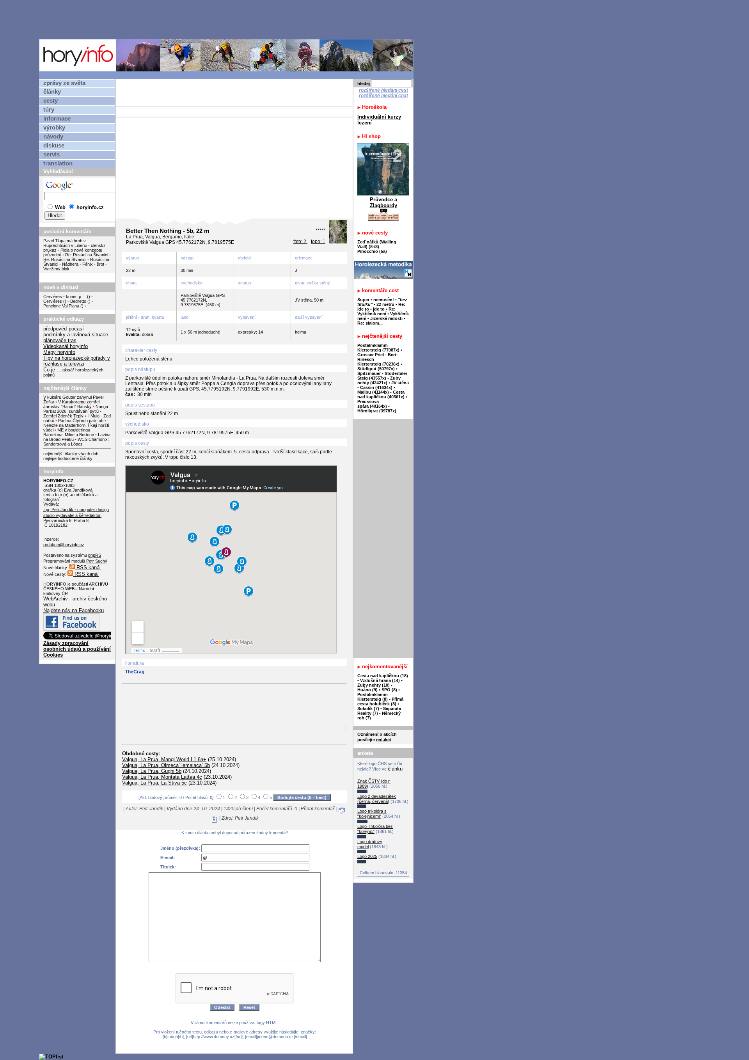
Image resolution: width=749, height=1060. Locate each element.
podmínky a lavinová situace (75, 334)
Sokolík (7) (368, 708)
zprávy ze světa (64, 83)
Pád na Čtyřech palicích (80, 420)
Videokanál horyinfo (65, 346)
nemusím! (383, 299)
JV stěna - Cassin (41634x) (383, 385)
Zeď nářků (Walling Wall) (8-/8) (376, 244)
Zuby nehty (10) (373, 685)
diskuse (53, 145)
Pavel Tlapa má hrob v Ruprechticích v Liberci (65, 243)
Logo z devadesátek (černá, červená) (376, 799)
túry (48, 110)
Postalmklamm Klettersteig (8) (372, 696)
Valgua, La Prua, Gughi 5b (151, 771)
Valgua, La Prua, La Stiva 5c (154, 783)
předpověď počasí (63, 329)
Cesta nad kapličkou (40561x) (381, 394)
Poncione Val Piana (61, 306)
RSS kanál (88, 567)
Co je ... (52, 370)
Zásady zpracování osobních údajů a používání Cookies (77, 649)
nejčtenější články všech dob (70, 453)
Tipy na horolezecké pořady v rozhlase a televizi (76, 361)
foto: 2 (300, 241)
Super (363, 299)
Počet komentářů (274, 808)
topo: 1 (318, 241)
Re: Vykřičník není (376, 311)
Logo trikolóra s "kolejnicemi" (372, 814)
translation (58, 163)
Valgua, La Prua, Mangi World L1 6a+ (164, 759)
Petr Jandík (151, 808)
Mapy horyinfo (59, 352)
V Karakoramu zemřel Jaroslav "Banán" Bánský (71, 404)
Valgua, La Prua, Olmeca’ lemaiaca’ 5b (166, 765)
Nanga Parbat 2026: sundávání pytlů (75, 409)
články (52, 92)
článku (395, 769)
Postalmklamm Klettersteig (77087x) (378, 347)
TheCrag (134, 672)
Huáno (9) (367, 689)
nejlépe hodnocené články (67, 458)
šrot (100, 264)
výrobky (54, 127)
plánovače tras (59, 340)
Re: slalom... (370, 323)
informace (57, 118)
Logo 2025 (367, 856)
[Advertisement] (228, 19)
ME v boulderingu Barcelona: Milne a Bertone (68, 432)
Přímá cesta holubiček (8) (380, 701)
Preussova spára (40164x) (372, 403)
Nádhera (70, 264)
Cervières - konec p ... (64, 296)
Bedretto (78, 301)
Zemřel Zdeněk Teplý (63, 416)
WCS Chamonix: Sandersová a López (76, 441)
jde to (379, 309)
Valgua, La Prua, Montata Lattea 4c (162, 777)
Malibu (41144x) (373, 392)
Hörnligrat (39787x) (376, 410)
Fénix (88, 264)
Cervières (52, 301)
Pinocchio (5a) (372, 251)
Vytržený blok (56, 268)
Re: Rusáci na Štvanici (86, 254)
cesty (50, 101)
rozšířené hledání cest (383, 90)
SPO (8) (389, 689)
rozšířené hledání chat (383, 95)
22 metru (385, 304)
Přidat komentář (317, 808)
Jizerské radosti (387, 318)
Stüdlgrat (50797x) (376, 368)
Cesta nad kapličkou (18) (382, 675)
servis (51, 154)
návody (53, 136)
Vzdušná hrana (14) (380, 680)
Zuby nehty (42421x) (379, 380)
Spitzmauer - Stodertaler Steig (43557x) (382, 375)
